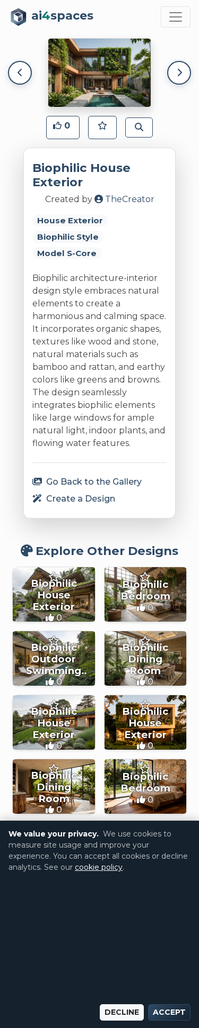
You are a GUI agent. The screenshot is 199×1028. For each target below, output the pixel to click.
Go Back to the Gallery (93, 482)
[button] (63, 127)
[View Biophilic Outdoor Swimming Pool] (54, 658)
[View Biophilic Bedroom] (146, 594)
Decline (122, 1012)
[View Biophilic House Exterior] (54, 594)
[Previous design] (20, 73)
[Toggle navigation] (176, 17)
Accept (169, 1012)
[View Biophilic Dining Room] (146, 658)
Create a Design (79, 499)
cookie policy (99, 867)
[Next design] (179, 73)
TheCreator (128, 199)
